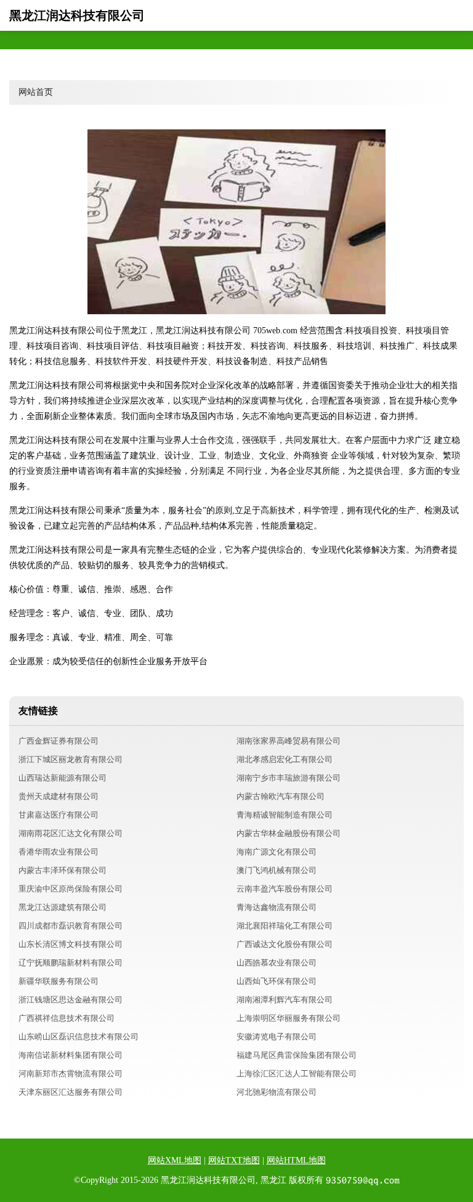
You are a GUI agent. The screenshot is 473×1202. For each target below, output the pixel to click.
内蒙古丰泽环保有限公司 (62, 870)
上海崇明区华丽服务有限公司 (288, 1018)
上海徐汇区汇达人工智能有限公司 (296, 1073)
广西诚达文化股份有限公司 (284, 944)
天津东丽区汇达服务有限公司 (70, 1092)
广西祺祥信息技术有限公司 (66, 1018)
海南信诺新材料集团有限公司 (70, 1055)
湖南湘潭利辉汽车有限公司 (284, 999)
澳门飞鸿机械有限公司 (276, 870)
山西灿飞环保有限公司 (276, 981)
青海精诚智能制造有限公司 (284, 814)
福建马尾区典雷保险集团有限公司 (296, 1055)
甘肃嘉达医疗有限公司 (58, 814)
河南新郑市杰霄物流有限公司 (70, 1073)
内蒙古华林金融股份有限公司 (288, 833)
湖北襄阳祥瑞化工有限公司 (284, 925)
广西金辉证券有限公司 (58, 740)
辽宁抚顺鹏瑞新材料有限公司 (70, 962)
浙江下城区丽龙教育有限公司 (70, 759)
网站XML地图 (174, 1160)
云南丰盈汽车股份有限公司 (284, 888)
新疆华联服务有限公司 (58, 981)
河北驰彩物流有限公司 (276, 1092)
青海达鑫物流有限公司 (276, 907)
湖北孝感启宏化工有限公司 (284, 759)
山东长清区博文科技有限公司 (70, 944)
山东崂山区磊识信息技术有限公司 (78, 1036)
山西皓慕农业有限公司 (276, 962)
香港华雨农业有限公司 (58, 851)
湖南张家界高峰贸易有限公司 (288, 740)
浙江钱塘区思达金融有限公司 (70, 999)
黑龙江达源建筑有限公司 (62, 907)
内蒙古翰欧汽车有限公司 (280, 796)
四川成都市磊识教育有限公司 (70, 925)
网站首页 (35, 92)
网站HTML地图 (296, 1160)
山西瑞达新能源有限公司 (62, 777)
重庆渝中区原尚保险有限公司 (70, 888)
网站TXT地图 (234, 1160)
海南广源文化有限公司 (276, 851)
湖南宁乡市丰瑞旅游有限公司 (288, 777)
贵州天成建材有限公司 (58, 796)
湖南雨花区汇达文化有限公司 (70, 833)
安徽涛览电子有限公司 (276, 1036)
